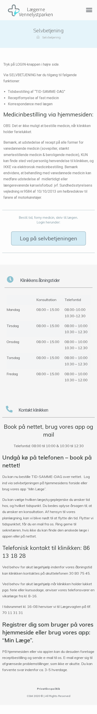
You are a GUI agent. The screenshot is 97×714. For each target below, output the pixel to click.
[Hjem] (38, 37)
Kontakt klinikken (33, 410)
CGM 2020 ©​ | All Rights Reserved (48, 696)
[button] (48, 238)
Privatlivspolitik (48, 688)
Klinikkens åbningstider (40, 280)
